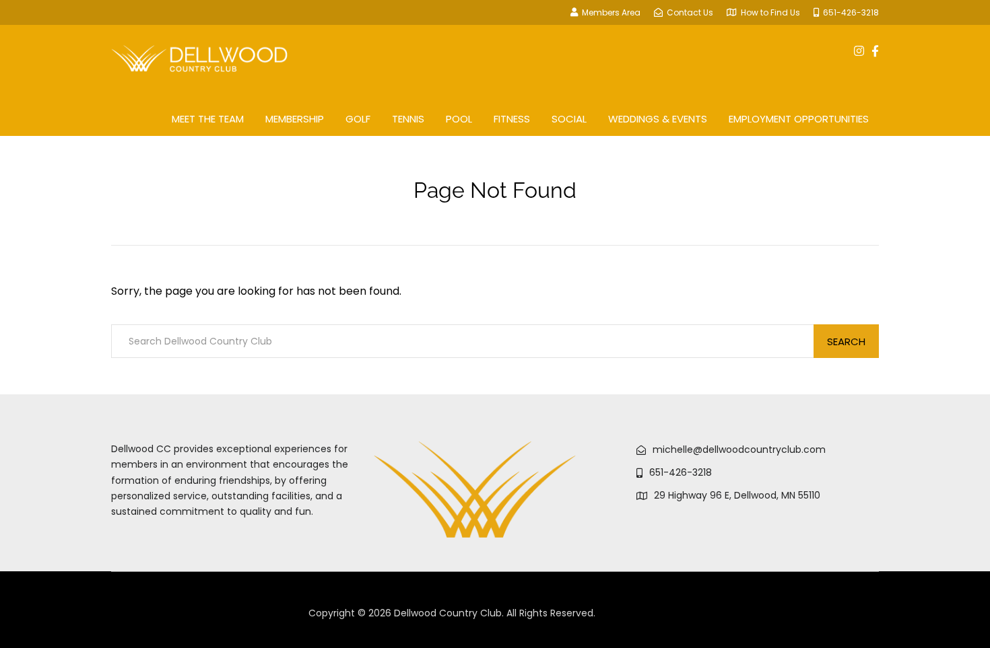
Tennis (408, 119)
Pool (459, 119)
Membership (294, 119)
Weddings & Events (657, 119)
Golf (357, 119)
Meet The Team (208, 119)
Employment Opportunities (799, 119)
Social (569, 119)
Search (846, 341)
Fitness (512, 119)
